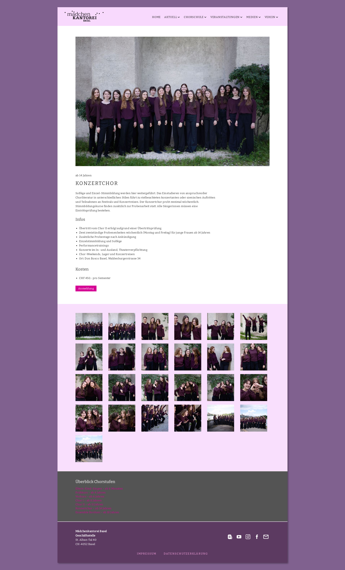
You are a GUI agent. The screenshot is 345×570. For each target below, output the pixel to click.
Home (156, 17)
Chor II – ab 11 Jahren (89, 504)
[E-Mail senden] (266, 536)
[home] (84, 16)
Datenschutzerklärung (186, 553)
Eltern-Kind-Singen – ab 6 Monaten (99, 488)
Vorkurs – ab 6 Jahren (89, 496)
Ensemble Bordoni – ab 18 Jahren (97, 512)
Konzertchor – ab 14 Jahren (93, 508)
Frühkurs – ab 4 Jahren (90, 492)
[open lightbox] (172, 101)
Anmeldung (86, 288)
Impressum (146, 553)
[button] (171, 17)
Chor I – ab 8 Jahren (88, 500)
